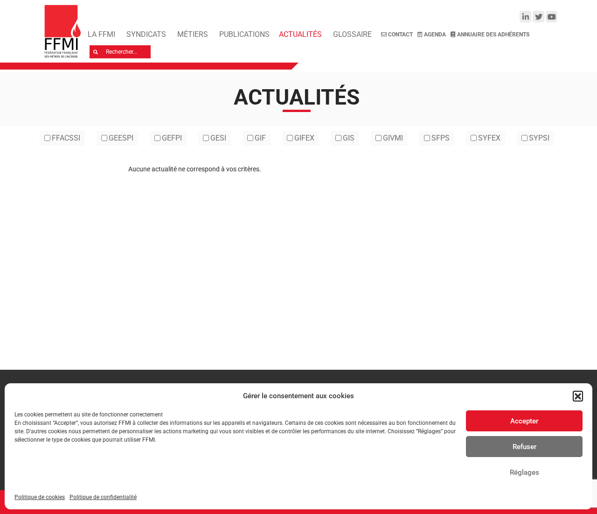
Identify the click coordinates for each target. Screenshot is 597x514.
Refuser (524, 447)
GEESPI (121, 138)
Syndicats (146, 34)
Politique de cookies (39, 497)
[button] (578, 396)
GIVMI (393, 138)
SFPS (440, 138)
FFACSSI (66, 138)
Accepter (524, 421)
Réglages (524, 472)
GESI (218, 138)
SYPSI (539, 138)
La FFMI (101, 34)
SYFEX (489, 138)
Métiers (192, 34)
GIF (260, 138)
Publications (244, 34)
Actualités (300, 34)
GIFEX (304, 138)
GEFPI (172, 138)
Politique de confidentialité (103, 497)
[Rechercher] (96, 51)
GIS (348, 138)
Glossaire (352, 34)
